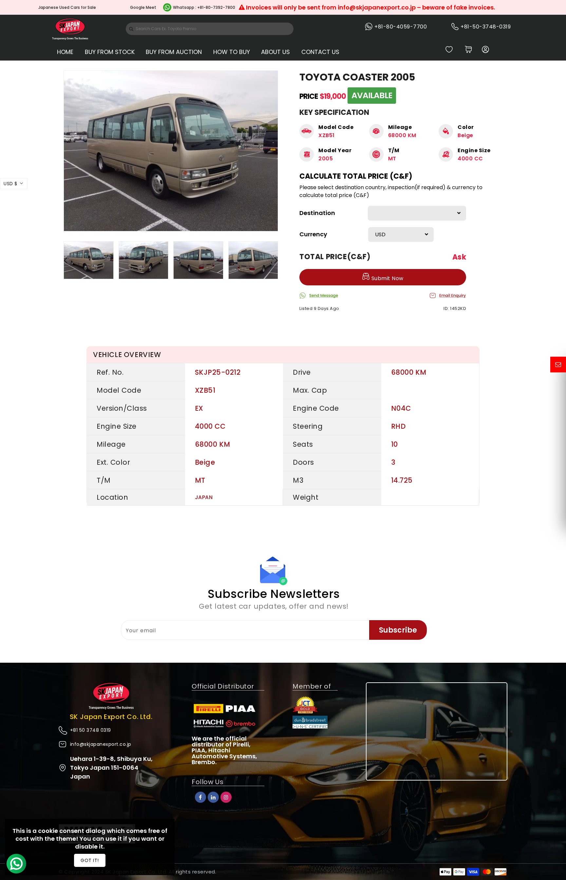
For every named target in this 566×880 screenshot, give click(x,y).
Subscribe (398, 630)
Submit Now (387, 278)
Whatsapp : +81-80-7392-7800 (204, 7)
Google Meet (143, 7)
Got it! (90, 860)
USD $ (10, 183)
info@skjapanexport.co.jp (100, 744)
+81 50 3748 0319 (90, 730)
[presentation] (65, 260)
